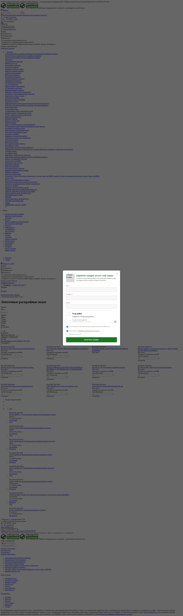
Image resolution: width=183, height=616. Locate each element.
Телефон (69, 294)
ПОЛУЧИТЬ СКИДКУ (91, 340)
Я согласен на (84, 331)
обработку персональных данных (89, 331)
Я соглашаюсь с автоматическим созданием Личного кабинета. (90, 326)
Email (68, 303)
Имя (67, 286)
